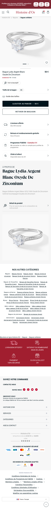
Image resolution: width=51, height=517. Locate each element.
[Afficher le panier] (48, 12)
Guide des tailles (12, 96)
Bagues (15, 18)
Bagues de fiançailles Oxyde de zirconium (31, 284)
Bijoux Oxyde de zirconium (38, 300)
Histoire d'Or (6, 18)
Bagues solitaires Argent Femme (35, 297)
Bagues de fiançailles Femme (29, 282)
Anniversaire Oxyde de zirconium (14, 320)
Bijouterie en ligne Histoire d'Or (10, 337)
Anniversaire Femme (23, 318)
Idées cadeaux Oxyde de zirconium (17, 308)
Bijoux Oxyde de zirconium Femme (18, 302)
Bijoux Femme (13, 300)
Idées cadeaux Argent (39, 306)
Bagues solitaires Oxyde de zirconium (22, 294)
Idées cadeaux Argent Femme (32, 311)
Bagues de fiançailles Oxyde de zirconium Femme (21, 286)
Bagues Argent (28, 274)
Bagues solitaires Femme (25, 292)
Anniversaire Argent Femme (28, 322)
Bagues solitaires (26, 18)
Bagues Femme (17, 274)
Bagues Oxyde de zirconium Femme (24, 276)
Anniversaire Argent (37, 318)
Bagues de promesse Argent (33, 314)
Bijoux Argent (24, 300)
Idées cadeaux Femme (23, 306)
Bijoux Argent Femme (37, 302)
